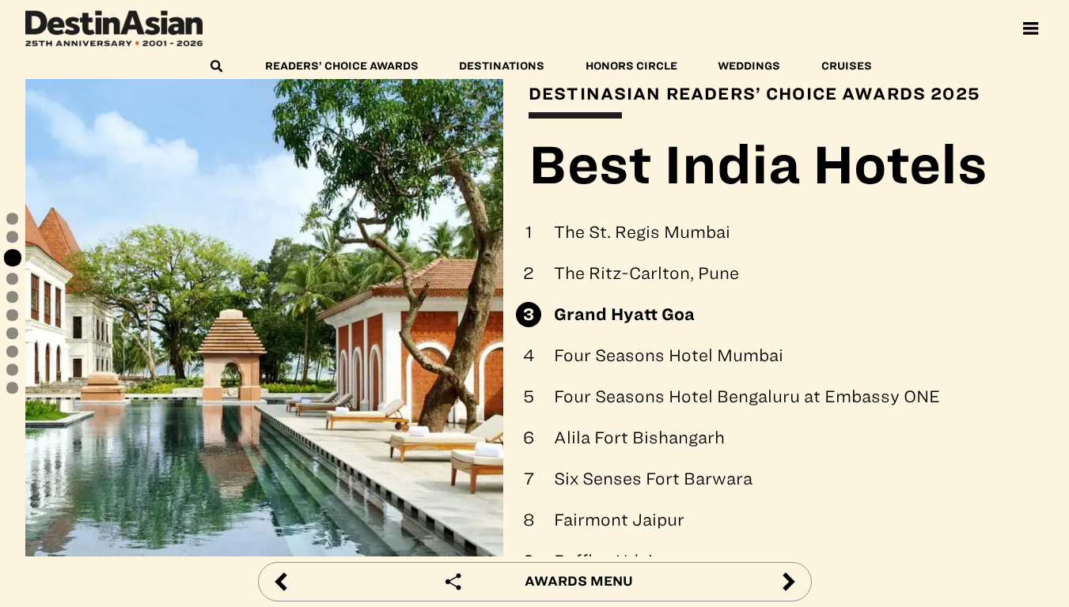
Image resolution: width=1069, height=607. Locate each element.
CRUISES (846, 66)
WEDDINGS (749, 66)
